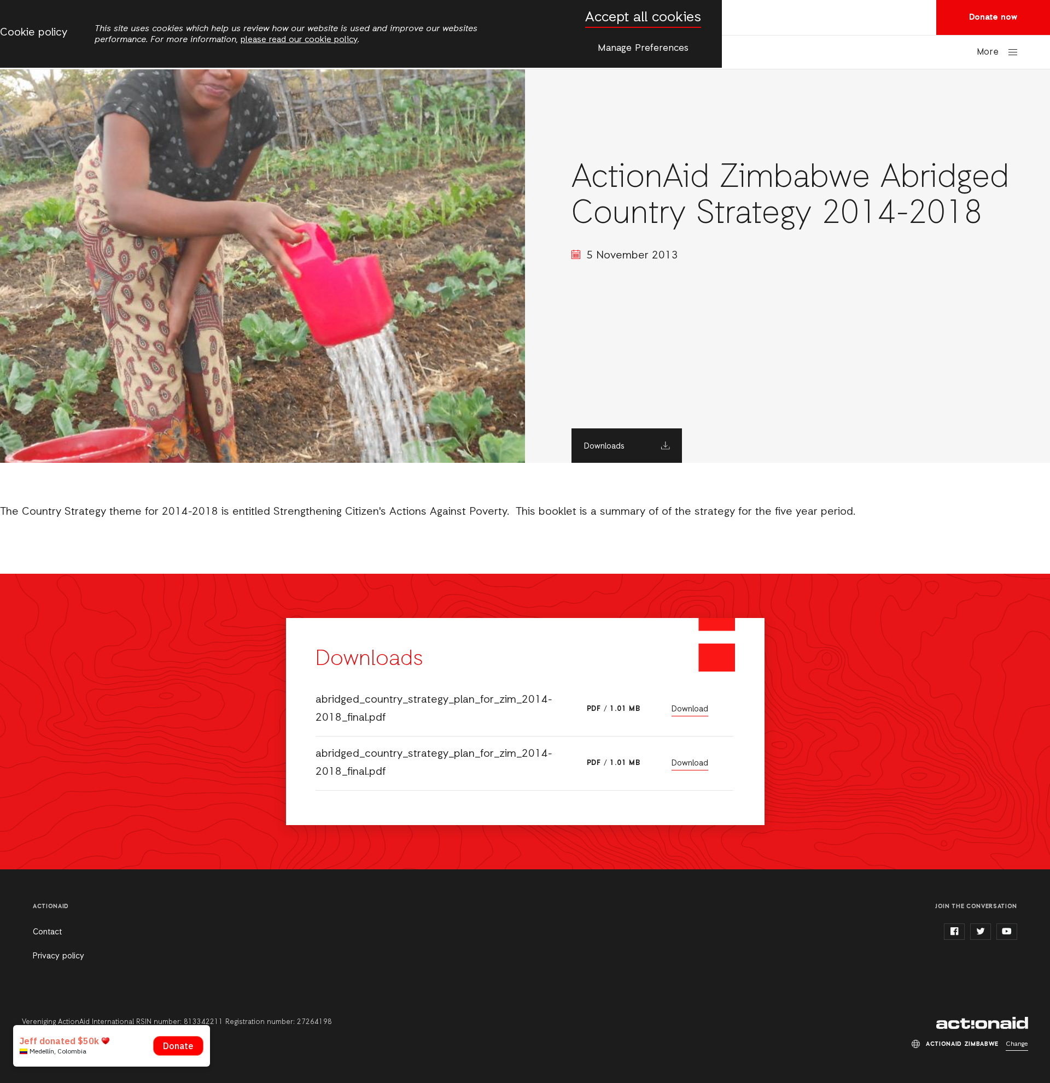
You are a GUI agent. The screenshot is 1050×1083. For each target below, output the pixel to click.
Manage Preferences (643, 48)
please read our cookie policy (299, 40)
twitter (980, 931)
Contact (47, 932)
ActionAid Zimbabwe (982, 1023)
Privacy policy (58, 956)
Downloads (604, 446)
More (988, 52)
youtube (1006, 931)
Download (690, 709)
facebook (954, 931)
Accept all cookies (643, 17)
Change (1017, 1044)
